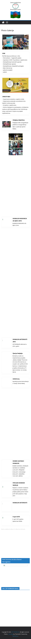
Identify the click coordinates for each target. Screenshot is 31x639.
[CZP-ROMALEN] (3, 22)
